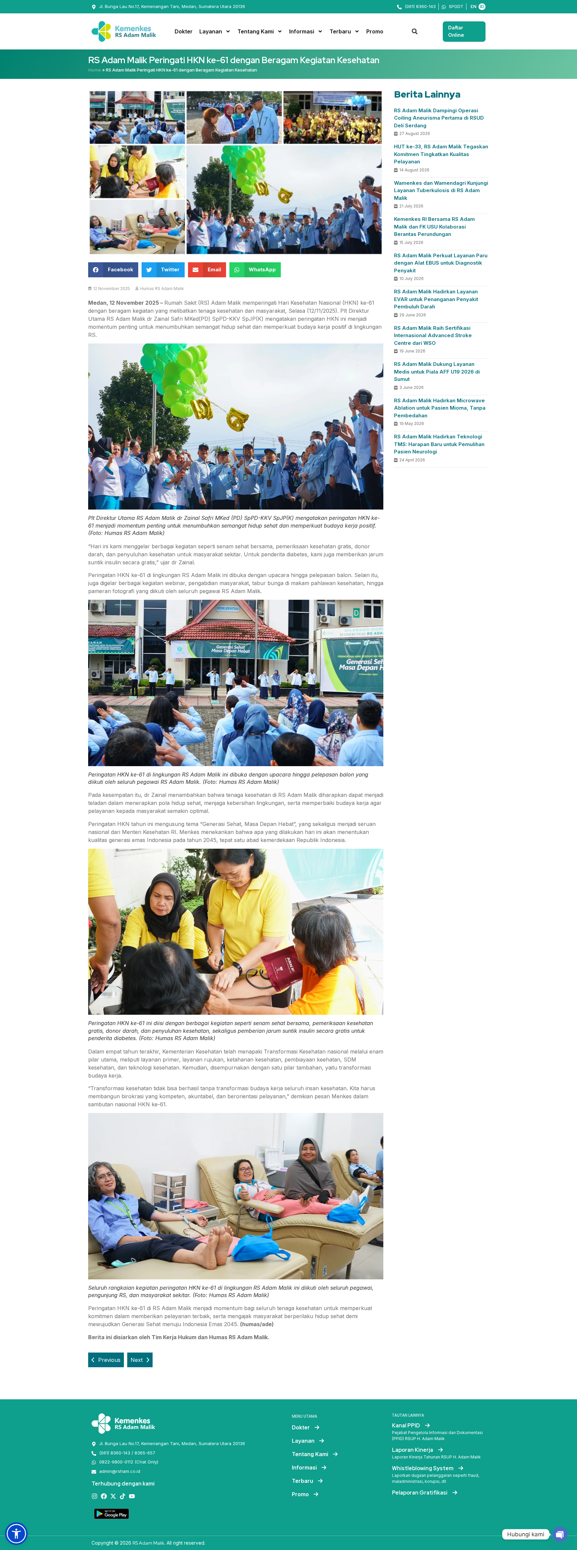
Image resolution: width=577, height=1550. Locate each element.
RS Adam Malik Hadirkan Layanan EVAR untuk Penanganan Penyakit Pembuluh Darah (436, 299)
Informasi (301, 31)
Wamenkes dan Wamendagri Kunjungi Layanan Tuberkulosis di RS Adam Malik (441, 190)
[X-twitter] (113, 1496)
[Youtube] (132, 1496)
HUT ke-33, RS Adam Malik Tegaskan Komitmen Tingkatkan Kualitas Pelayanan (441, 154)
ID (482, 6)
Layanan (210, 31)
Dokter (184, 31)
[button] (414, 31)
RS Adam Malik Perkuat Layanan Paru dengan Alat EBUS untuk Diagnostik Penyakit (441, 263)
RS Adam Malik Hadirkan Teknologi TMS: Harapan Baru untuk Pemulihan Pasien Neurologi (439, 444)
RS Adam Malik (148, 1543)
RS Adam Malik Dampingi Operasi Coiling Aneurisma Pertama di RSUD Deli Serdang (439, 118)
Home (94, 70)
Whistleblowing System (423, 1468)
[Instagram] (94, 1496)
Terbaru (340, 31)
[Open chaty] (560, 1534)
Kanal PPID (406, 1425)
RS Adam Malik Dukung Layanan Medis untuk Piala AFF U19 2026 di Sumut (437, 371)
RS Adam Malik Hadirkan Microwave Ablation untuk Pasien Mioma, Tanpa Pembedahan (440, 408)
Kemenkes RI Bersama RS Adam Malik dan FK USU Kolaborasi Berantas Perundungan (434, 226)
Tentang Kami (255, 31)
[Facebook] (104, 1496)
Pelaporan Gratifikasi (420, 1492)
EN (473, 6)
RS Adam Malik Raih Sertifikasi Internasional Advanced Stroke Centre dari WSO (433, 335)
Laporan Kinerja (413, 1449)
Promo (374, 31)
